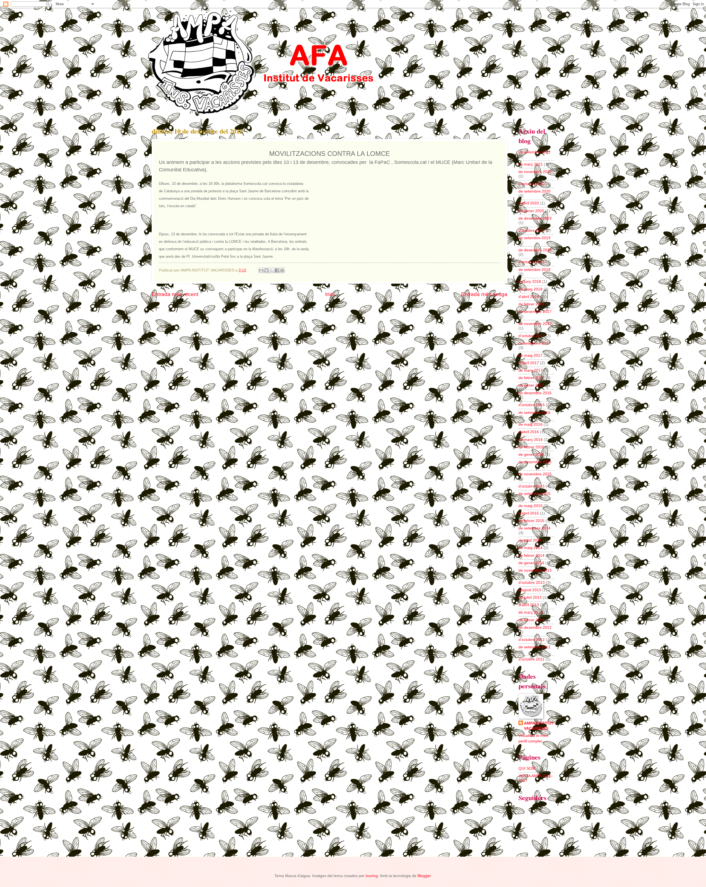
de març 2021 (530, 164)
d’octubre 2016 (531, 405)
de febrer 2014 (531, 555)
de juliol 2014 (530, 540)
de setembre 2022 (534, 152)
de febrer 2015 (531, 521)
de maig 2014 (530, 548)
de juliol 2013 (530, 597)
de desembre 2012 (535, 627)
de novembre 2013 (535, 570)
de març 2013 (530, 612)
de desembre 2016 (535, 393)
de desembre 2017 (535, 312)
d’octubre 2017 (531, 336)
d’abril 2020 (528, 203)
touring (372, 876)
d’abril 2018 (528, 297)
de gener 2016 (531, 454)
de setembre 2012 (534, 647)
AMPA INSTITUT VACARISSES (538, 726)
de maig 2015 (530, 506)
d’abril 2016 (528, 432)
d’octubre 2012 (531, 640)
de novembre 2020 (535, 172)
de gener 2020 (531, 211)
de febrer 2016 (531, 447)
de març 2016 (530, 440)
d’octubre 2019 (531, 230)
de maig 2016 (530, 424)
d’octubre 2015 (531, 486)
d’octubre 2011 (531, 659)
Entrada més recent (175, 294)
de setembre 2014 (534, 528)
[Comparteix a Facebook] (277, 270)
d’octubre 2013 (531, 582)
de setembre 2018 (534, 270)
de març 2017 (530, 370)
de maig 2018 (530, 289)
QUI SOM (526, 768)
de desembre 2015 (535, 462)
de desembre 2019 (535, 218)
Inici (330, 294)
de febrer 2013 (531, 620)
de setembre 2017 (534, 343)
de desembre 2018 (535, 250)
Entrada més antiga (484, 294)
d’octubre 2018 (531, 262)
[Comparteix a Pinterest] (282, 270)
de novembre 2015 (535, 474)
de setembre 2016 (534, 413)
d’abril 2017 (528, 363)
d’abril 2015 (528, 513)
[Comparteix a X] (271, 270)
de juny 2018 (529, 281)
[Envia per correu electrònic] (261, 270)
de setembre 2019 (534, 238)
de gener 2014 (531, 563)
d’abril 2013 (528, 605)
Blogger (424, 876)
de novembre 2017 (535, 324)
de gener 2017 (531, 385)
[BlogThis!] (266, 270)
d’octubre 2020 (531, 184)
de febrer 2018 (531, 304)
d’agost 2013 (529, 590)
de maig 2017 (530, 355)
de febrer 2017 (531, 378)
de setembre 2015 (534, 494)
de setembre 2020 (534, 191)
